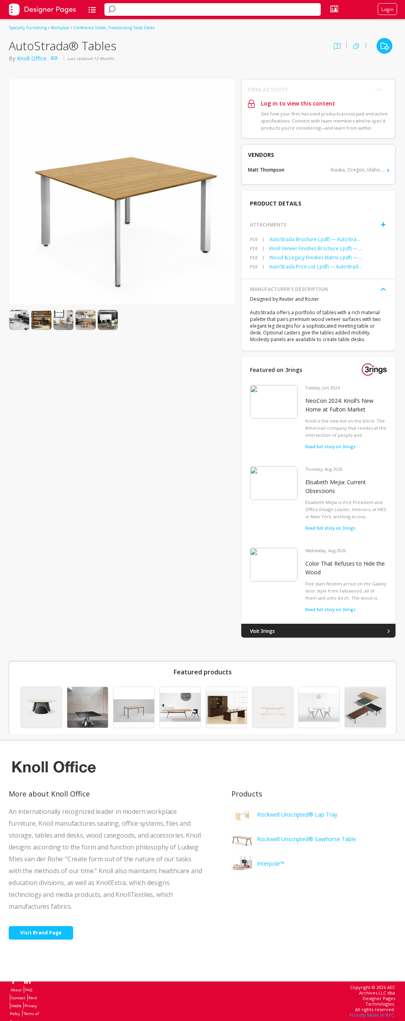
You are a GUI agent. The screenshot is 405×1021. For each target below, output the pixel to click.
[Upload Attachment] (383, 224)
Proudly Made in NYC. (372, 1015)
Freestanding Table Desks (131, 27)
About (16, 990)
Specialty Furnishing (28, 27)
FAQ (28, 990)
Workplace (60, 27)
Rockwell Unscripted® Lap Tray (297, 814)
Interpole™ (270, 863)
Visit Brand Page (41, 932)
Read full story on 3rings (330, 446)
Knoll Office (32, 58)
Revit (32, 998)
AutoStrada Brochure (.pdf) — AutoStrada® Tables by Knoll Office (316, 239)
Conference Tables (89, 27)
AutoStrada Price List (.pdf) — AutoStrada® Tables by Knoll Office (316, 266)
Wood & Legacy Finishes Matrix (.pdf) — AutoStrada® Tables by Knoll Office (316, 257)
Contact (18, 998)
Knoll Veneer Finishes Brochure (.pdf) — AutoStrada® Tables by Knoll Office (316, 248)
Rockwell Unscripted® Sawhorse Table (306, 839)
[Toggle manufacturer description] (383, 289)
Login (387, 9)
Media (16, 1005)
